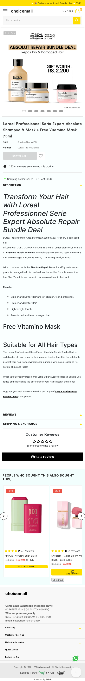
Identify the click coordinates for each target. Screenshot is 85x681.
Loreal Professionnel (28, 147)
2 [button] (30, 111)
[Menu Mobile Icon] (5, 11)
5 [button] (49, 111)
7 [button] (61, 111)
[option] (42, 70)
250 (11, 166)
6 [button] (55, 111)
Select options (26, 567)
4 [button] (42, 111)
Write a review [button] (42, 457)
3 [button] (36, 111)
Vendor (7, 147)
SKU (5, 142)
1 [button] (24, 111)
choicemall (22, 11)
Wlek (48, 679)
